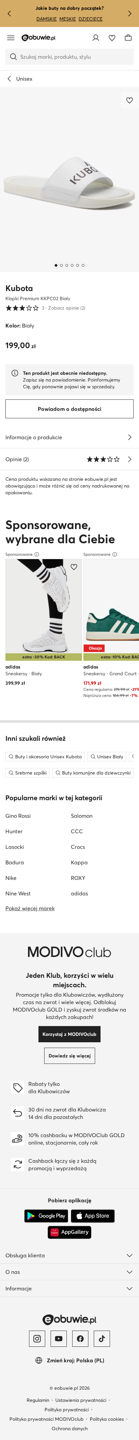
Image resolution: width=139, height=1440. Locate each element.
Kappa (79, 862)
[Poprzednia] (9, 13)
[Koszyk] (128, 38)
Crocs (78, 846)
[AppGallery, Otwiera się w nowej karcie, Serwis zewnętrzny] (69, 1232)
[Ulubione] (112, 38)
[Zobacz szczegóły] (129, 437)
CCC (77, 831)
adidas (79, 893)
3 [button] (45, 308)
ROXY (78, 877)
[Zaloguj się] (96, 38)
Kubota (19, 288)
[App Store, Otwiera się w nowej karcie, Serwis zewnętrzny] (93, 1216)
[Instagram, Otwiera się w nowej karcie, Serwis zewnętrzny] (37, 1339)
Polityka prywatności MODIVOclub (46, 1419)
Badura (14, 862)
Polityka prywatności (67, 1410)
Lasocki (14, 846)
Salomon (81, 815)
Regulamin (38, 1400)
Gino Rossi (18, 815)
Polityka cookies (107, 1419)
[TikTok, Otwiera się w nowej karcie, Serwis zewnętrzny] (102, 1339)
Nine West (18, 893)
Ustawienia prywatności (80, 1400)
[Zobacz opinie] (129, 459)
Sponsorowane (19, 554)
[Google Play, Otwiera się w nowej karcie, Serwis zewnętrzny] (46, 1216)
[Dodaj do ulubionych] (130, 100)
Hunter (14, 831)
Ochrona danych (70, 1428)
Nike (11, 877)
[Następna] (129, 13)
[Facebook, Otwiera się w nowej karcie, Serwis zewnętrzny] (80, 1339)
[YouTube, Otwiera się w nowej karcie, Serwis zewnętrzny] (59, 1339)
